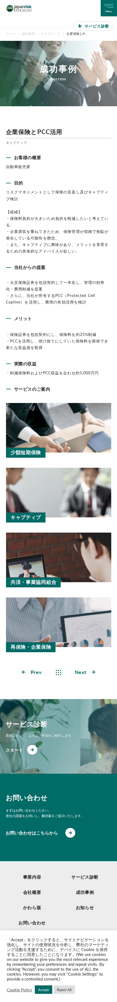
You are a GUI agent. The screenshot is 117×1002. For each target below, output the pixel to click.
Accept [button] (43, 989)
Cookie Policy (19, 989)
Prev (36, 672)
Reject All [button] (64, 989)
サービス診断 (97, 26)
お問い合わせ (32, 922)
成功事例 (85, 892)
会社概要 (32, 892)
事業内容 (32, 877)
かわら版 (32, 907)
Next (81, 672)
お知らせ (85, 907)
